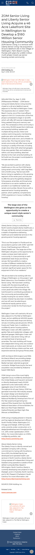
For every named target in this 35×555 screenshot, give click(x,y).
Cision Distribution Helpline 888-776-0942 (17, 543)
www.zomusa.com (8, 492)
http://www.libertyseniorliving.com (15, 479)
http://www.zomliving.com (12, 439)
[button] (17, 82)
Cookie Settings (25, 549)
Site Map (13, 549)
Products (17, 534)
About (17, 536)
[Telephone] (27, 3)
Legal (7, 549)
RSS (18, 549)
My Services (16, 538)
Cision (20, 552)
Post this (19, 220)
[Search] (32, 3)
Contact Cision (17, 532)
